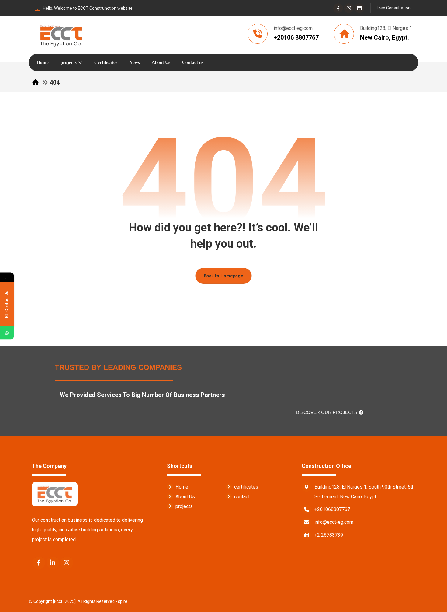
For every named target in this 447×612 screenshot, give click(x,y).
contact (242, 496)
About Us (185, 496)
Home (181, 487)
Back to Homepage (223, 275)
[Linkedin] (359, 8)
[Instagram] (349, 8)
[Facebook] (338, 8)
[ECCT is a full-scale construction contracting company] (61, 34)
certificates (246, 487)
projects (184, 506)
